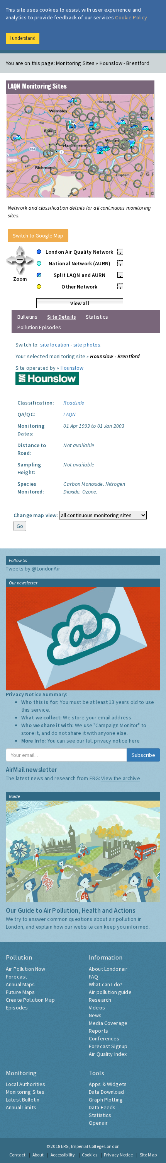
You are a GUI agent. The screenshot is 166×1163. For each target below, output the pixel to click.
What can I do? (105, 984)
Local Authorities (25, 1084)
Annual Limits (21, 1107)
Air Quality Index (108, 1053)
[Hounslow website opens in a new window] (47, 377)
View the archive (120, 778)
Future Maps (20, 992)
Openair (98, 1122)
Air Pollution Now (25, 968)
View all (79, 303)
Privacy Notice (118, 1155)
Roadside (73, 402)
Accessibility (63, 1155)
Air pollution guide (110, 992)
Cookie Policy (131, 17)
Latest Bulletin (22, 1099)
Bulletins (27, 316)
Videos (97, 1007)
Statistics (97, 316)
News (95, 1015)
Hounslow (72, 367)
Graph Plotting (106, 1099)
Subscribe (143, 754)
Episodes (17, 1007)
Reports (98, 1030)
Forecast (16, 976)
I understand (23, 38)
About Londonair (108, 968)
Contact (17, 1155)
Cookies (89, 1155)
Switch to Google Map (38, 235)
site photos (87, 344)
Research (100, 999)
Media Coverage (108, 1023)
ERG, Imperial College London (90, 1146)
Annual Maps (20, 984)
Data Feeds (102, 1107)
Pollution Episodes (39, 327)
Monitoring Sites (25, 1091)
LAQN (69, 414)
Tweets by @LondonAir (33, 568)
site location (54, 344)
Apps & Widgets (108, 1084)
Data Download (106, 1091)
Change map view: (36, 515)
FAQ (93, 976)
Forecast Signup (108, 1046)
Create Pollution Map (30, 999)
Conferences (104, 1038)
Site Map (148, 1155)
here (134, 740)
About (38, 1155)
